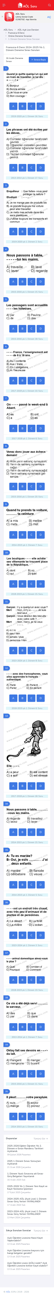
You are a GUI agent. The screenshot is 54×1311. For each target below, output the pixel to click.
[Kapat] (2, 16)
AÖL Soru (8, 29)
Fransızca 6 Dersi (16, 33)
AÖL (8, 1291)
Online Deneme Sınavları (20, 36)
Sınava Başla (39, 59)
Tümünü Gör (40, 1138)
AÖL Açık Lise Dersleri (28, 29)
